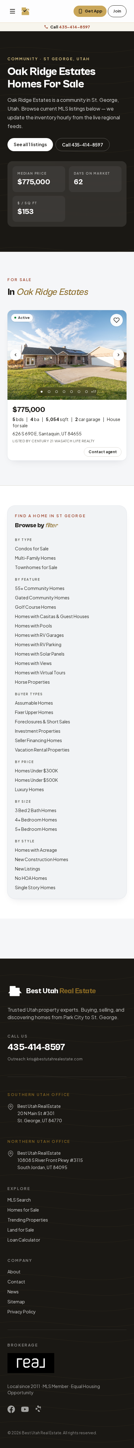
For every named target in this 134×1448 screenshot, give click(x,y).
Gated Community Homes (42, 597)
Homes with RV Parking (38, 644)
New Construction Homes (41, 859)
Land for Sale (20, 1229)
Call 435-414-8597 (82, 144)
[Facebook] (11, 1409)
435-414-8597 (36, 1047)
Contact (16, 1281)
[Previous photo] (15, 354)
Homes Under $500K (36, 780)
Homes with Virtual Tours (40, 672)
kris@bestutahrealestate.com (55, 1059)
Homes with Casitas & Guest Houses (52, 616)
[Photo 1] (41, 391)
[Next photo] (118, 354)
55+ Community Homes (40, 588)
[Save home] (116, 320)
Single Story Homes (35, 887)
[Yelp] (38, 1409)
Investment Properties (37, 731)
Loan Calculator (23, 1239)
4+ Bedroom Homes (36, 819)
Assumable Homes (34, 703)
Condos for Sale (32, 548)
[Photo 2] (49, 391)
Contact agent (103, 451)
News (13, 1291)
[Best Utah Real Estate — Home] (25, 11)
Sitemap (16, 1301)
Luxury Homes (29, 789)
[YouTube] (25, 1409)
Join (117, 10)
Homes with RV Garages (39, 635)
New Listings (27, 868)
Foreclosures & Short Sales (42, 721)
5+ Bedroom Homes (36, 829)
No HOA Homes (31, 878)
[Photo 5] (71, 391)
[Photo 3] (56, 391)
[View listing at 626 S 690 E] (67, 355)
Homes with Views (33, 663)
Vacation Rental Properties (42, 749)
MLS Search (19, 1200)
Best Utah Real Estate (41, 1433)
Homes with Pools (33, 625)
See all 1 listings (30, 144)
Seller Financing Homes (38, 740)
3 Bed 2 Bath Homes (35, 810)
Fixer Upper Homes (34, 712)
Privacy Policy (21, 1311)
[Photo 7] (86, 391)
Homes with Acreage (36, 850)
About (14, 1271)
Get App (93, 10)
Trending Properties (27, 1219)
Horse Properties (32, 682)
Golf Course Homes (35, 607)
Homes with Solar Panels (40, 654)
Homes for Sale (23, 1209)
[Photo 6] (79, 391)
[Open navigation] (12, 11)
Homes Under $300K (36, 770)
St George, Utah (67, 59)
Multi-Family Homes (35, 558)
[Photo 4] (64, 391)
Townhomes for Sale (36, 567)
